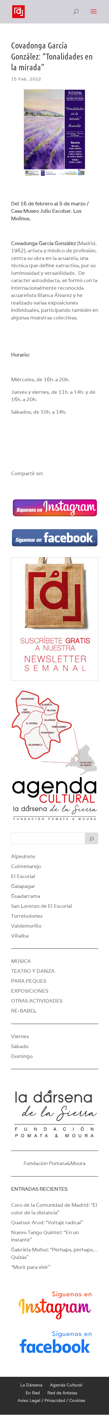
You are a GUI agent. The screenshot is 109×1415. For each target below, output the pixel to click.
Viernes (20, 1036)
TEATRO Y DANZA (33, 971)
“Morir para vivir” (30, 1267)
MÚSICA (21, 961)
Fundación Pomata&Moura (54, 1163)
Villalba (19, 936)
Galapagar (23, 886)
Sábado (19, 1046)
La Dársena (31, 1385)
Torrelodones (26, 916)
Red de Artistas (62, 1392)
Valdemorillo (26, 926)
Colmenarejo (26, 866)
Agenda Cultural (66, 1385)
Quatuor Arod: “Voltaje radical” (47, 1222)
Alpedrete (23, 856)
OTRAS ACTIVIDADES (36, 1001)
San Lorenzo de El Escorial (41, 906)
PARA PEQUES (28, 981)
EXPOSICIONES (29, 991)
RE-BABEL (23, 1011)
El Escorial (23, 876)
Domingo (22, 1056)
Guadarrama (25, 896)
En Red (33, 1392)
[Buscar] (91, 838)
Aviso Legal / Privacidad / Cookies (51, 1400)
